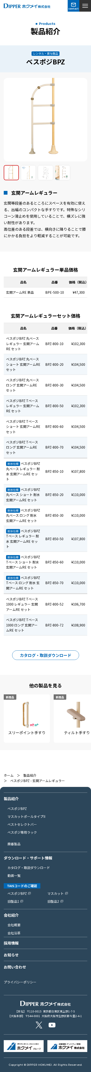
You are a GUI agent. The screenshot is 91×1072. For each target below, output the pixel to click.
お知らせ (11, 955)
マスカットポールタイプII (26, 816)
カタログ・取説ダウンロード (45, 655)
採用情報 (11, 943)
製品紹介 (29, 775)
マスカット (55, 893)
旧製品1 (13, 901)
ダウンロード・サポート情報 (28, 858)
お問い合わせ (15, 967)
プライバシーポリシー (20, 982)
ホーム (9, 775)
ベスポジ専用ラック (22, 832)
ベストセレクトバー (22, 824)
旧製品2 (53, 901)
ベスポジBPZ (17, 808)
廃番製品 (14, 844)
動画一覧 (14, 875)
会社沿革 (14, 933)
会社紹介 (11, 915)
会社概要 (14, 924)
